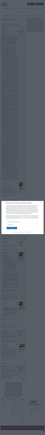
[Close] (41, 203)
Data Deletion (16, 232)
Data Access (22, 232)
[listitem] (22, 221)
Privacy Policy (28, 232)
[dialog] (22, 217)
